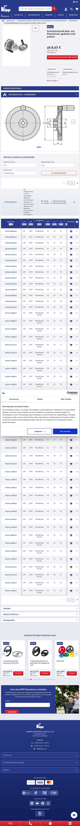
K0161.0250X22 (11, 301)
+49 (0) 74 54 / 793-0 (41, 743)
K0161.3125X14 (11, 575)
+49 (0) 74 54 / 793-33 (41, 746)
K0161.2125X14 (11, 464)
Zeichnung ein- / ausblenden (22, 95)
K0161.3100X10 (11, 551)
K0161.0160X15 (11, 278)
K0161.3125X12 (11, 567)
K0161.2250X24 (11, 527)
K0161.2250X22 (11, 519)
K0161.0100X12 (11, 249)
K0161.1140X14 (11, 360)
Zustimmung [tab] (14, 399)
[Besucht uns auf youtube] (37, 803)
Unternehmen (34, 15)
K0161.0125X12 (11, 254)
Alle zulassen (65, 431)
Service (6, 770)
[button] (25, 679)
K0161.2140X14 (11, 472)
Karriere (48, 15)
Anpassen (38, 431)
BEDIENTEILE (10, 20)
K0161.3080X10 (11, 535)
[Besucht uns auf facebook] (42, 803)
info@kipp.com (41, 749)
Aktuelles (7, 755)
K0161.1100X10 (11, 329)
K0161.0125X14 (11, 260)
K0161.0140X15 (11, 272)
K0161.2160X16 (11, 495)
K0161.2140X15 (11, 479)
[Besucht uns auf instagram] (48, 803)
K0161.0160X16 (11, 284)
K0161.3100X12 (11, 559)
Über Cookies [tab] (66, 399)
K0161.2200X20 (11, 511)
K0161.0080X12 (11, 237)
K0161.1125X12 (11, 345)
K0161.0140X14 (11, 266)
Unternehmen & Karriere (13, 762)
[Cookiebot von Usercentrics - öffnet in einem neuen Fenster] (68, 393)
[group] (13, 659)
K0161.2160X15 (11, 487)
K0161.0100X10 (11, 243)
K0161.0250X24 (11, 307)
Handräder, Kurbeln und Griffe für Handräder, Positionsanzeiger (42, 20)
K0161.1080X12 (11, 321)
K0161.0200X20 (11, 295)
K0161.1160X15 (11, 376)
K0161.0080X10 (11, 231)
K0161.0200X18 (11, 290)
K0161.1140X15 (11, 368)
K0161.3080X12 (11, 543)
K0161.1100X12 (11, 337)
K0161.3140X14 (11, 583)
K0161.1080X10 (11, 313)
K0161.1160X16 (11, 384)
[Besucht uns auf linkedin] (32, 803)
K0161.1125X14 (11, 353)
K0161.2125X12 (11, 456)
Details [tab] (40, 399)
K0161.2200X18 (11, 503)
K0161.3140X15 (11, 591)
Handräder (73, 20)
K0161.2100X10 (11, 440)
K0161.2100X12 (11, 448)
